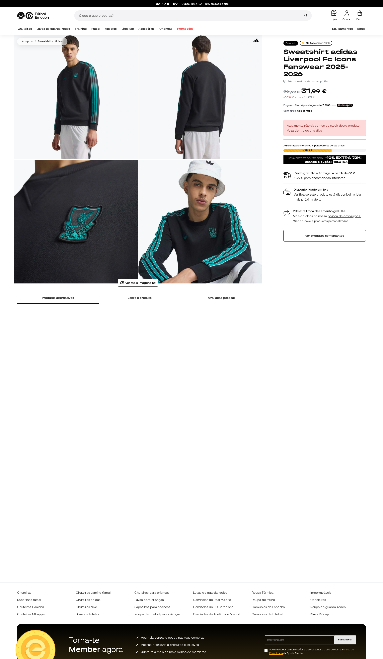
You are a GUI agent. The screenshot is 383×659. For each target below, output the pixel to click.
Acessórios (146, 28)
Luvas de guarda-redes (53, 28)
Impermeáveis (320, 592)
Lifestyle (127, 28)
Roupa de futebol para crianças (157, 614)
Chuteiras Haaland (30, 607)
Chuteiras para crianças (152, 592)
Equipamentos (342, 28)
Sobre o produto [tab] (140, 297)
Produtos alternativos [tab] (58, 297)
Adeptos (111, 28)
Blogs (361, 28)
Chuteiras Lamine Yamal (93, 592)
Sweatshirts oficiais (50, 41)
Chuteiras (25, 28)
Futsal (95, 28)
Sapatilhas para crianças (152, 607)
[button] (324, 194)
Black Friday (319, 614)
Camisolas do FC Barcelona (213, 607)
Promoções (185, 28)
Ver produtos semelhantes (324, 235)
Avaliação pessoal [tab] (221, 297)
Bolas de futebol (87, 614)
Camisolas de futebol (267, 614)
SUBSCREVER (345, 639)
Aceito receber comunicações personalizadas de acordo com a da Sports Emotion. (311, 651)
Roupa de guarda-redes (328, 607)
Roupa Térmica (262, 592)
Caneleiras (318, 599)
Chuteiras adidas (88, 599)
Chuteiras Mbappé (31, 614)
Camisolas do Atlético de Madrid (216, 614)
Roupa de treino (263, 599)
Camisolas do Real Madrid (212, 599)
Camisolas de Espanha (268, 607)
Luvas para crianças (149, 599)
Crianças (166, 28)
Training (81, 28)
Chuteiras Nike (86, 607)
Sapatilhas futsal (29, 599)
